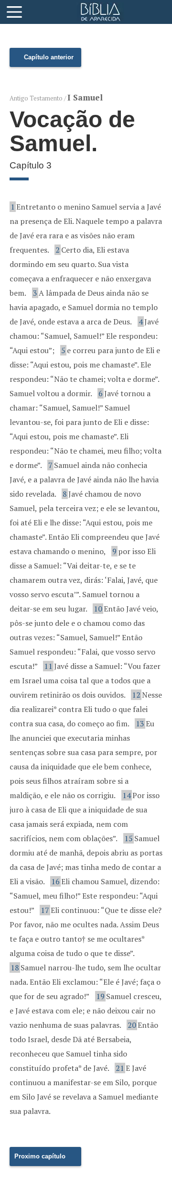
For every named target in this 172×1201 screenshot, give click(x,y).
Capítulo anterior (49, 57)
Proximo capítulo (39, 1156)
